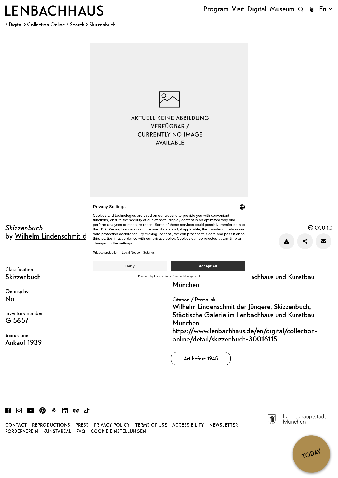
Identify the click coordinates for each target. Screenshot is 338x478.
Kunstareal (57, 431)
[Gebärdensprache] (312, 9)
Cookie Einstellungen (118, 431)
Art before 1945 (201, 358)
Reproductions (51, 425)
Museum (282, 9)
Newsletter (223, 425)
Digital (15, 24)
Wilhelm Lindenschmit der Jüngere (66, 235)
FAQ (81, 431)
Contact (16, 425)
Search (77, 24)
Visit (238, 9)
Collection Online (46, 24)
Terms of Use (151, 425)
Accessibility (188, 425)
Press (82, 425)
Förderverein (21, 431)
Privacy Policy (112, 425)
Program (215, 9)
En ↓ (326, 9)
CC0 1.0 (323, 228)
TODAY (311, 453)
